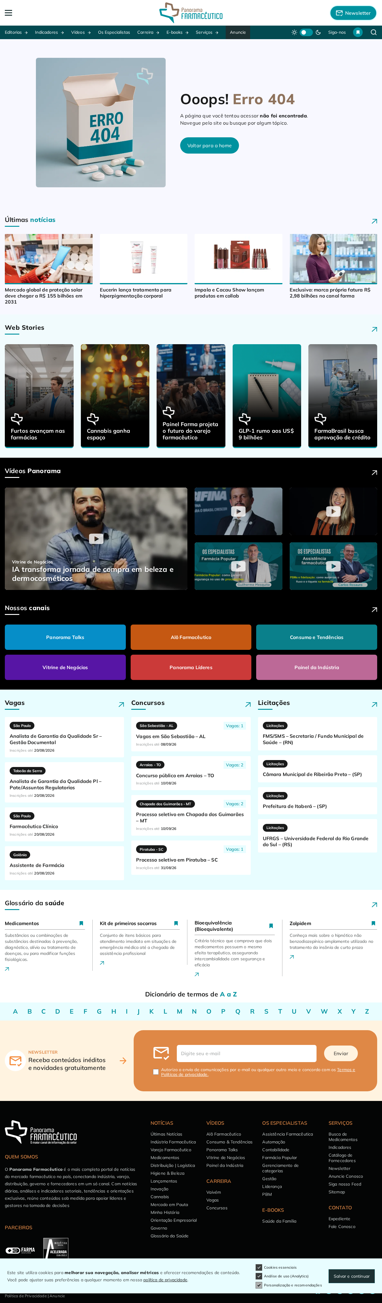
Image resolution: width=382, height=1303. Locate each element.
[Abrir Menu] (42, 12)
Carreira (145, 32)
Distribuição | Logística (173, 1165)
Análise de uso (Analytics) (286, 1276)
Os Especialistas (114, 32)
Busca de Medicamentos (343, 1136)
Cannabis (160, 1196)
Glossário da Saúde (170, 1236)
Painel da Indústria (316, 667)
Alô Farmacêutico (191, 637)
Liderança (272, 1186)
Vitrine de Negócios (65, 667)
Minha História (165, 1212)
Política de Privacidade (26, 1295)
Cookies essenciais (280, 1267)
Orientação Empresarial (174, 1220)
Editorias (13, 32)
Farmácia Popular (279, 1157)
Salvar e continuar (352, 1276)
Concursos (216, 1208)
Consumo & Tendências (229, 1142)
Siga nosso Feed (345, 1184)
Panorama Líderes (191, 667)
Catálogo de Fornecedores (342, 1157)
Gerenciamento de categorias (280, 1168)
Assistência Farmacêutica (287, 1134)
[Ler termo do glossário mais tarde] (81, 923)
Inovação (159, 1189)
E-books (175, 32)
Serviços (204, 32)
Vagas (212, 1200)
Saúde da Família (279, 1221)
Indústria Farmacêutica (173, 1142)
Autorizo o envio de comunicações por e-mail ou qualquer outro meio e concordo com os (258, 1072)
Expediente (340, 1218)
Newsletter (340, 1168)
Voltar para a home (209, 145)
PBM (267, 1194)
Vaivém (213, 1192)
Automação (273, 1142)
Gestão (269, 1178)
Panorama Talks (65, 637)
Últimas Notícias (167, 1134)
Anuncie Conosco (346, 1176)
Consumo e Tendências (316, 637)
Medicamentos (165, 1157)
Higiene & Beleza (168, 1173)
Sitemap (337, 1192)
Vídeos (78, 32)
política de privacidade (165, 1280)
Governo (159, 1228)
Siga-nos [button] (337, 32)
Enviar (341, 1053)
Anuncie (238, 32)
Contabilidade (275, 1149)
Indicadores (46, 32)
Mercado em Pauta (169, 1204)
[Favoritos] (358, 32)
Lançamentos (164, 1181)
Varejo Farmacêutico (171, 1149)
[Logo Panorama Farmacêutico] (191, 12)
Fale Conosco (342, 1226)
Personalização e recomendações (293, 1285)
